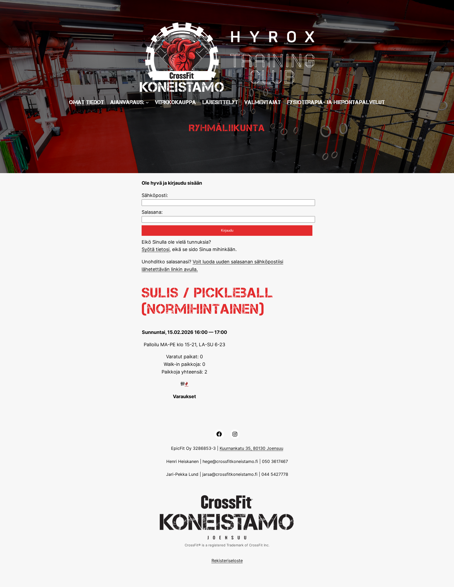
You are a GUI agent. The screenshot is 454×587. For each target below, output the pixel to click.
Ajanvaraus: (127, 102)
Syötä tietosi (155, 249)
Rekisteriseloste (227, 560)
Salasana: (152, 212)
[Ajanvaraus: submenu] (147, 102)
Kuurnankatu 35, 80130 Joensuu (251, 448)
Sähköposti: (155, 195)
